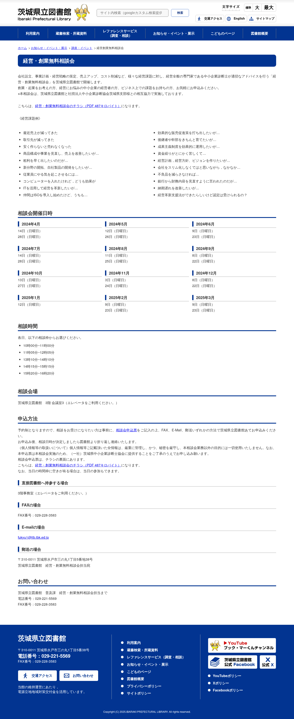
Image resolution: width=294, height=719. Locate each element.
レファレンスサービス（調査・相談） (120, 33)
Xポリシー (221, 682)
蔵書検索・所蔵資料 (71, 33)
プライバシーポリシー (144, 686)
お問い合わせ (83, 675)
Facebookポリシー (228, 690)
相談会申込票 (126, 429)
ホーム (22, 47)
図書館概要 (259, 33)
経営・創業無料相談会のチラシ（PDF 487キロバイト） (78, 105)
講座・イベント (81, 47)
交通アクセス (42, 675)
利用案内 (33, 33)
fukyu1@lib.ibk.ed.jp (33, 537)
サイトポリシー (139, 693)
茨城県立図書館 (42, 638)
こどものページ (223, 33)
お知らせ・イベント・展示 (174, 33)
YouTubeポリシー (227, 675)
